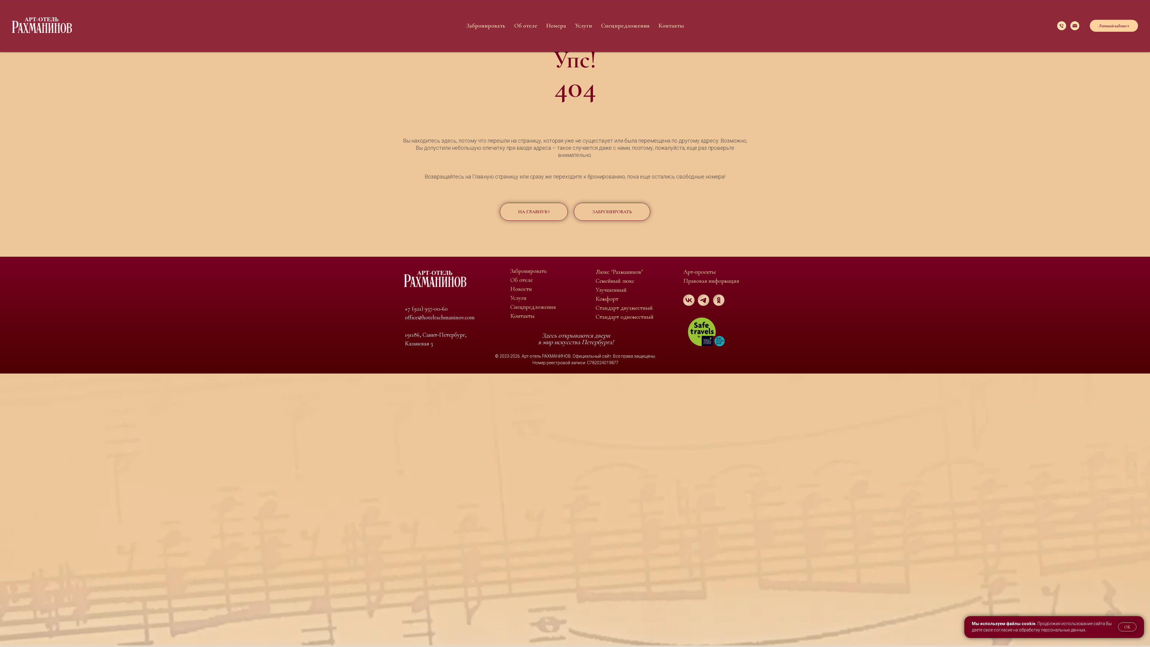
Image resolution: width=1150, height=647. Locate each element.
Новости (521, 289)
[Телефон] (1061, 25)
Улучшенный (611, 290)
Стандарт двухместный (624, 308)
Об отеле (525, 25)
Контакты (671, 25)
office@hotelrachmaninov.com (440, 317)
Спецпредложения (625, 25)
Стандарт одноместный (624, 317)
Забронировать (485, 25)
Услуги (583, 25)
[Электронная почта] (1074, 25)
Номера (556, 25)
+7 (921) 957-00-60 (426, 308)
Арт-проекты (699, 272)
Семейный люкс (615, 281)
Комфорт (607, 299)
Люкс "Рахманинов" (619, 272)
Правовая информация (711, 281)
